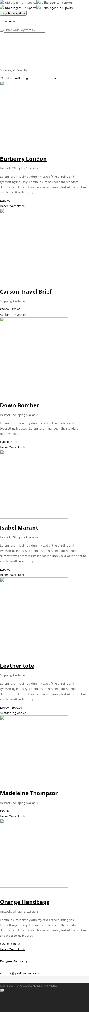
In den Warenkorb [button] (12, 206)
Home (12, 21)
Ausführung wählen (13, 315)
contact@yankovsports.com (21, 973)
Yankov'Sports (23, 985)
